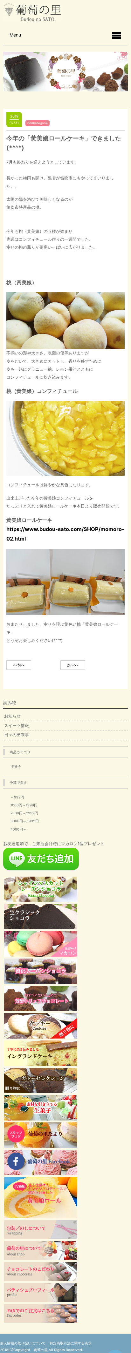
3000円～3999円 (24, 821)
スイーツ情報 (16, 725)
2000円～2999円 (24, 813)
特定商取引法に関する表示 (71, 1343)
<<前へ (18, 665)
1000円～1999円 (24, 805)
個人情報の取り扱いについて (22, 1343)
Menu (15, 34)
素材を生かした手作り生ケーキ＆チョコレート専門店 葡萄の (32, 12)
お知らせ (12, 716)
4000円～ (18, 829)
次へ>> (73, 665)
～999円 (17, 797)
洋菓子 (15, 766)
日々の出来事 (16, 734)
